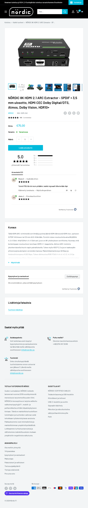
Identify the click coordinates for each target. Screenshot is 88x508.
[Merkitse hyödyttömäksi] (71, 190)
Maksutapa (9, 459)
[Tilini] (73, 11)
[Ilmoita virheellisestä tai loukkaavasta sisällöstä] (75, 190)
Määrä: (11, 139)
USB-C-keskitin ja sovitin (58, 402)
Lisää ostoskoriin (25, 148)
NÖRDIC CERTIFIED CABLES (59, 391)
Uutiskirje (77, 2)
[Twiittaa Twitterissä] (74, 113)
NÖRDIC (11, 113)
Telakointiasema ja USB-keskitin (61, 394)
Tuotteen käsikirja (15, 310)
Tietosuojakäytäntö (12, 466)
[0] (77, 11)
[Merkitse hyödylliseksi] (67, 190)
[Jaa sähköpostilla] (78, 113)
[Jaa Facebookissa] (65, 113)
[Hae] (65, 11)
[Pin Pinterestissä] (69, 113)
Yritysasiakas (10, 451)
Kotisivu (8, 22)
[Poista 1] (18, 139)
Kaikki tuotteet (18, 22)
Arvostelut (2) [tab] (17, 172)
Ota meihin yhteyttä (12, 447)
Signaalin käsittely (55, 405)
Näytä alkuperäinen (43, 190)
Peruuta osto (10, 473)
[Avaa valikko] (6, 12)
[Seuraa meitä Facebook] (6, 488)
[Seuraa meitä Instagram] (10, 488)
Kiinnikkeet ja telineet (57, 398)
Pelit (50, 417)
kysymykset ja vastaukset (15, 455)
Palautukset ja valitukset (14, 462)
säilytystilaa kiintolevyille (58, 413)
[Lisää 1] (31, 139)
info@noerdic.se (27, 350)
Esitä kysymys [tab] (72, 276)
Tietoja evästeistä (12, 470)
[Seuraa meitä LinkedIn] (14, 488)
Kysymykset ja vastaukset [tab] (18, 276)
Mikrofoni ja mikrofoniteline (59, 409)
